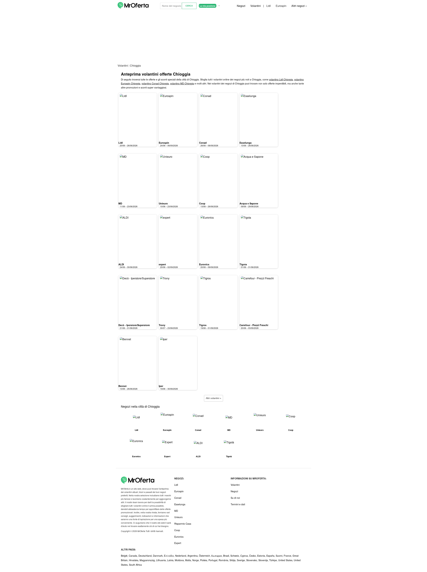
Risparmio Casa (182, 523)
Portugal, (213, 560)
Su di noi (235, 497)
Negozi (241, 6)
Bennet (122, 386)
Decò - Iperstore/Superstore (134, 325)
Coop (202, 203)
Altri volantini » (213, 398)
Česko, (253, 555)
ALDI (121, 264)
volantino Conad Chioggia (155, 83)
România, (224, 560)
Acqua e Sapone (249, 203)
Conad (203, 142)
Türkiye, (273, 560)
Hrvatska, (134, 560)
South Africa (135, 564)
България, (217, 555)
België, (125, 555)
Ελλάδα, (169, 555)
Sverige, (241, 560)
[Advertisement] (213, 36)
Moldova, (180, 560)
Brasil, (226, 555)
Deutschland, (145, 555)
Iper (161, 386)
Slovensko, (252, 560)
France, (288, 555)
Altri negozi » (299, 6)
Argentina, (193, 555)
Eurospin (281, 6)
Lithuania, (161, 560)
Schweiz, (235, 555)
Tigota (243, 264)
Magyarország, (148, 560)
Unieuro (163, 203)
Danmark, (158, 555)
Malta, (188, 560)
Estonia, (261, 555)
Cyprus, (244, 555)
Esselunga (246, 142)
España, (271, 555)
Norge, (196, 560)
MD (120, 203)
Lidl (268, 6)
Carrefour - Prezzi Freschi (254, 325)
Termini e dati (238, 504)
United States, (286, 560)
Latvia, (171, 560)
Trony (162, 325)
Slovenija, (263, 560)
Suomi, (280, 555)
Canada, (133, 555)
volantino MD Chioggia (182, 83)
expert (162, 264)
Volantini (255, 6)
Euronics (204, 264)
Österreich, (205, 555)
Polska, (204, 560)
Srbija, (233, 560)
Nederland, (181, 555)
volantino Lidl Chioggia (281, 79)
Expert (177, 543)
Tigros (202, 325)
